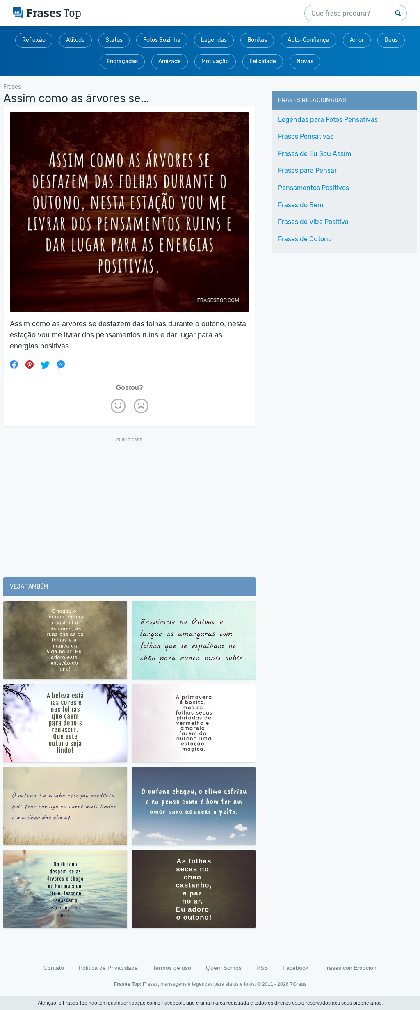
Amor (357, 40)
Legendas (214, 40)
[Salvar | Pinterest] (29, 364)
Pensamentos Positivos (313, 188)
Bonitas (257, 40)
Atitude (75, 40)
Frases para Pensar (307, 170)
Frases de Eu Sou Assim (314, 154)
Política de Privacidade (108, 967)
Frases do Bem (300, 205)
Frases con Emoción (350, 967)
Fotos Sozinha (161, 40)
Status (114, 40)
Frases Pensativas (305, 136)
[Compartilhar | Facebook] (14, 364)
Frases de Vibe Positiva (313, 222)
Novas (305, 61)
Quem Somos (224, 967)
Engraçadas (122, 61)
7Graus (298, 984)
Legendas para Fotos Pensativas (328, 120)
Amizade (169, 61)
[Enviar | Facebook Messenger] (61, 364)
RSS (262, 967)
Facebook (295, 967)
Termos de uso (172, 967)
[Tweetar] (45, 364)
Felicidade (262, 61)
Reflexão (34, 40)
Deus (391, 40)
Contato (53, 967)
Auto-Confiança (308, 40)
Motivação (215, 61)
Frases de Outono (305, 239)
